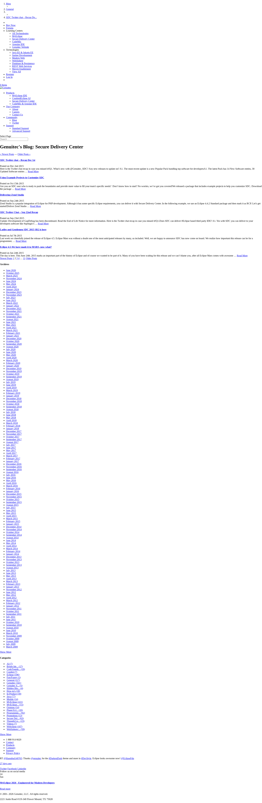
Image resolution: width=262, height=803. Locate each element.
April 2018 (11, 420)
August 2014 (12, 537)
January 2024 (12, 289)
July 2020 (10, 349)
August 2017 (12, 442)
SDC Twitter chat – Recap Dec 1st (17, 160)
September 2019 (14, 376)
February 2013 (13, 584)
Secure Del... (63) (15, 718)
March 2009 (12, 647)
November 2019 (14, 371)
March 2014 (12, 548)
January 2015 (12, 524)
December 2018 (13, 398)
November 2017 (14, 434)
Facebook (12, 768)
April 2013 (11, 578)
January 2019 (12, 396)
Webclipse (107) (14, 726)
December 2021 (13, 308)
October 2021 (12, 314)
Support (10, 125)
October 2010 (12, 622)
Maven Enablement (21, 69)
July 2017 (10, 445)
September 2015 (14, 502)
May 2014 (11, 543)
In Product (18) (14, 694)
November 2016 (14, 466)
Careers (15, 112)
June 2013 (11, 573)
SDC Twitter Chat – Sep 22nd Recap (19, 212)
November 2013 (14, 559)
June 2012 (11, 592)
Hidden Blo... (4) (15, 688)
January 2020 (12, 366)
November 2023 (14, 295)
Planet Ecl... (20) (15, 710)
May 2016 (11, 480)
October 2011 (12, 611)
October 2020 (12, 341)
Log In (9, 77)
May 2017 (11, 450)
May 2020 (11, 355)
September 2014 (14, 535)
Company (10, 747)
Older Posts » (24, 154)
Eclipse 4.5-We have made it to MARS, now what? (26, 247)
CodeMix (16, 41)
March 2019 (12, 390)
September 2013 (14, 565)
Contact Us (17, 114)
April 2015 (11, 516)
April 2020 (11, 357)
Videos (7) (12, 724)
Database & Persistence (23, 63)
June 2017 (11, 447)
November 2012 (14, 589)
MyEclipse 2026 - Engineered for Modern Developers (27, 782)
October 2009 (12, 638)
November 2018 (14, 401)
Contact (9, 742)
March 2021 (12, 330)
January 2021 (12, 336)
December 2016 (13, 464)
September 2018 (14, 406)
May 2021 (11, 325)
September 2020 (14, 344)
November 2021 (14, 311)
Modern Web (18, 58)
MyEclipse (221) (15, 702)
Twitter (15, 123)
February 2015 (13, 521)
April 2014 (11, 546)
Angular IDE (18, 44)
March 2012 (12, 600)
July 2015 (10, 507)
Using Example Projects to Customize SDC (22, 177)
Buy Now (11, 25)
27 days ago (6, 763)
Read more (5, 789)
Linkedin (21, 768)
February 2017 (13, 458)
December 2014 (13, 526)
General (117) (13, 680)
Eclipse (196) (13, 674)
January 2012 (12, 606)
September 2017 (14, 439)
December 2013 (13, 556)
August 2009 (12, 641)
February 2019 (13, 393)
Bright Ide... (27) (15, 666)
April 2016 (11, 483)
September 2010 (14, 625)
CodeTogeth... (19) (16, 669)
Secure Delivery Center (23, 39)
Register (10, 74)
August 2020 (12, 346)
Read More (33, 171)
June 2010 (11, 630)
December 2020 (13, 338)
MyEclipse (17, 36)
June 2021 (11, 322)
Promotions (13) (14, 715)
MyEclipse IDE (19, 95)
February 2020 (13, 363)
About (15, 109)
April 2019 (11, 387)
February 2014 (13, 551)
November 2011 (14, 608)
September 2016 (14, 469)
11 (24, 258)
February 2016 (13, 488)
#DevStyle (86, 758)
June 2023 (11, 300)
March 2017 (12, 456)
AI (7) (10, 663)
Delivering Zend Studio (12, 195)
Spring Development (22, 55)
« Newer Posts (7, 154)
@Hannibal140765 (13, 758)
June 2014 (11, 540)
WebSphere (17, 60)
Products (10, 93)
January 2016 (12, 491)
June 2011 (11, 619)
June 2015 (11, 510)
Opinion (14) (13, 707)
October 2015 (12, 499)
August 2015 (12, 505)
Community (11, 117)
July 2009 (10, 644)
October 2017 (12, 436)
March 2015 (12, 518)
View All (16, 71)
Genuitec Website (20, 47)
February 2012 (13, 603)
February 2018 (13, 426)
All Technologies (20, 33)
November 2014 (14, 529)
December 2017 (13, 431)
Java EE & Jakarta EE (22, 52)
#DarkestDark (55, 758)
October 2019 (12, 374)
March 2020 (12, 360)
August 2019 (12, 379)
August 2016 (12, 472)
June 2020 (11, 352)
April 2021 (11, 327)
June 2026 (11, 270)
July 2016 (10, 475)
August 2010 (12, 627)
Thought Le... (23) (15, 721)
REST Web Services (22, 66)
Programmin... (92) (16, 713)
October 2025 (12, 273)
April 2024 (11, 286)
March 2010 (12, 633)
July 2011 (10, 617)
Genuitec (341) (14, 683)
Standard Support (20, 128)
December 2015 (13, 494)
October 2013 (12, 562)
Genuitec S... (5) (14, 685)
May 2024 (11, 284)
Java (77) (11, 696)
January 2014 (12, 554)
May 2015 (11, 513)
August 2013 (12, 567)
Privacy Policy (13, 753)
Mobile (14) (12, 699)
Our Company (13, 106)
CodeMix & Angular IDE (24, 103)
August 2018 (12, 409)
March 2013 (12, 581)
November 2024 (14, 278)
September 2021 (14, 316)
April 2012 (11, 597)
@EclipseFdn (127, 758)
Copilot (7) (12, 672)
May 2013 (11, 576)
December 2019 (13, 368)
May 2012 (11, 595)
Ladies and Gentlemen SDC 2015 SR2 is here (23, 229)
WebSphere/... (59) (16, 729)
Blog (14, 120)
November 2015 (14, 496)
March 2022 (12, 303)
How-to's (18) (13, 691)
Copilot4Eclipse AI (21, 98)
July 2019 (10, 382)
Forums (9, 28)
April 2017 (11, 453)
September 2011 (14, 614)
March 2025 (12, 275)
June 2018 (11, 415)
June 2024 (11, 281)
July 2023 (10, 297)
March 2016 (12, 486)
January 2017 (12, 461)
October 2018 (12, 404)
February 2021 (13, 333)
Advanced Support (21, 131)
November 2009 (14, 636)
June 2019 (11, 385)
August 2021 (12, 319)
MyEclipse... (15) (15, 704)
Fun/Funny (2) (14, 677)
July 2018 (10, 412)
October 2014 (12, 532)
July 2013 (10, 570)
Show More (5, 652)
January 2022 (12, 305)
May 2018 (11, 417)
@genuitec (36, 758)
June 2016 (11, 477)
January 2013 (12, 587)
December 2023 (13, 292)
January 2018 (12, 428)
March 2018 (12, 423)
